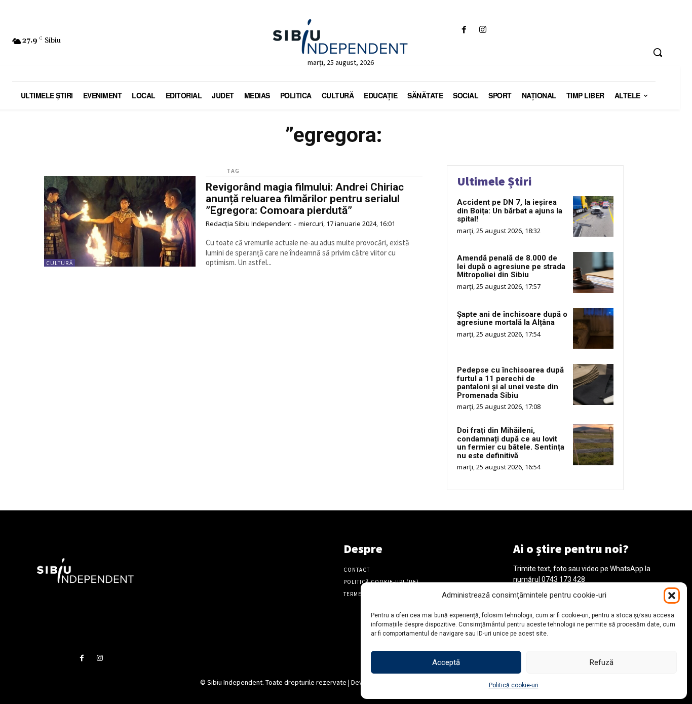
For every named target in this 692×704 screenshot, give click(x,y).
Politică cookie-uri (514, 685)
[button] (672, 595)
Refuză (601, 662)
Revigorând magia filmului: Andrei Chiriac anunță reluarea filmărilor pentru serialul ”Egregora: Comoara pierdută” (305, 198)
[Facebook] (464, 30)
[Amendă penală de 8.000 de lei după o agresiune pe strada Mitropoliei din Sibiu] (593, 272)
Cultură (59, 263)
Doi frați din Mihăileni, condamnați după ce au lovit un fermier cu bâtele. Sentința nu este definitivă (510, 443)
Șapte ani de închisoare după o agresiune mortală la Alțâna (512, 318)
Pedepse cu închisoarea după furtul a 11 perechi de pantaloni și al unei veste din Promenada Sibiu (510, 382)
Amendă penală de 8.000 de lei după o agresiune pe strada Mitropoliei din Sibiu (511, 266)
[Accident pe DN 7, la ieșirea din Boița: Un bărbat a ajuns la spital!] (593, 216)
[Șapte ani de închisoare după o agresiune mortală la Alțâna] (593, 328)
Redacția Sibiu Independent (248, 223)
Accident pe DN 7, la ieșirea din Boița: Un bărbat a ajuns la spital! (509, 211)
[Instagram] (483, 30)
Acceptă (446, 662)
